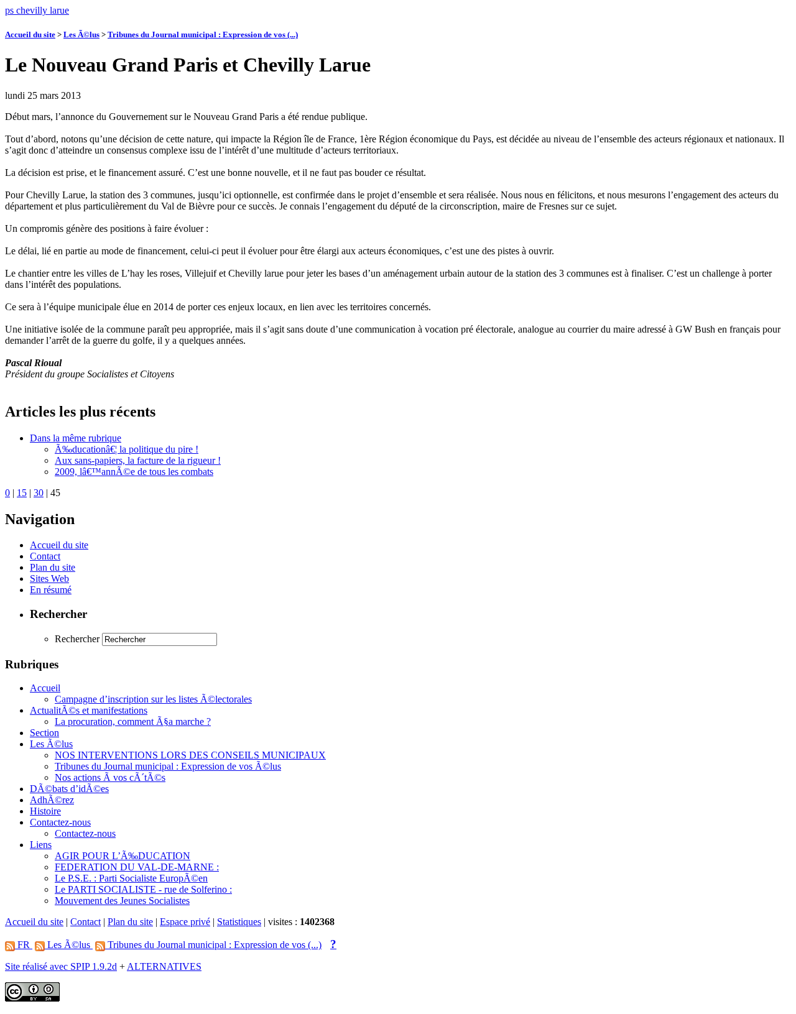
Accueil (45, 688)
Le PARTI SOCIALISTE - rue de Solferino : (143, 889)
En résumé (51, 589)
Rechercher (77, 639)
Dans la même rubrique (75, 438)
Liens (41, 844)
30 (39, 492)
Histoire (45, 811)
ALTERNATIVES (164, 966)
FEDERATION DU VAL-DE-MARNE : (137, 867)
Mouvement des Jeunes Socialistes (122, 900)
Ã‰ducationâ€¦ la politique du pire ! (126, 449)
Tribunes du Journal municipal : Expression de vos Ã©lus (168, 766)
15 (22, 492)
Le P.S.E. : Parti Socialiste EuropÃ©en (131, 878)
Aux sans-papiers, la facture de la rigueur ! (138, 460)
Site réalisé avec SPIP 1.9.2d (61, 966)
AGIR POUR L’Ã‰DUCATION (122, 855)
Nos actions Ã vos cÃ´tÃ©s (110, 777)
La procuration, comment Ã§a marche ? (133, 721)
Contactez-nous (60, 822)
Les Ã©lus (81, 34)
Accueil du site (30, 34)
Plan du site (52, 567)
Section (44, 732)
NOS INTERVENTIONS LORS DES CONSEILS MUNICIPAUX (190, 755)
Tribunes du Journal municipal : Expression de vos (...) (203, 34)
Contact (45, 556)
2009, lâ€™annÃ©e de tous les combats (134, 471)
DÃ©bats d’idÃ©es (69, 788)
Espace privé (185, 921)
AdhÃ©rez (52, 800)
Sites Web (49, 578)
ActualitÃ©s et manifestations (88, 710)
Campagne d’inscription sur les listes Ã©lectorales (153, 699)
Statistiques (239, 921)
